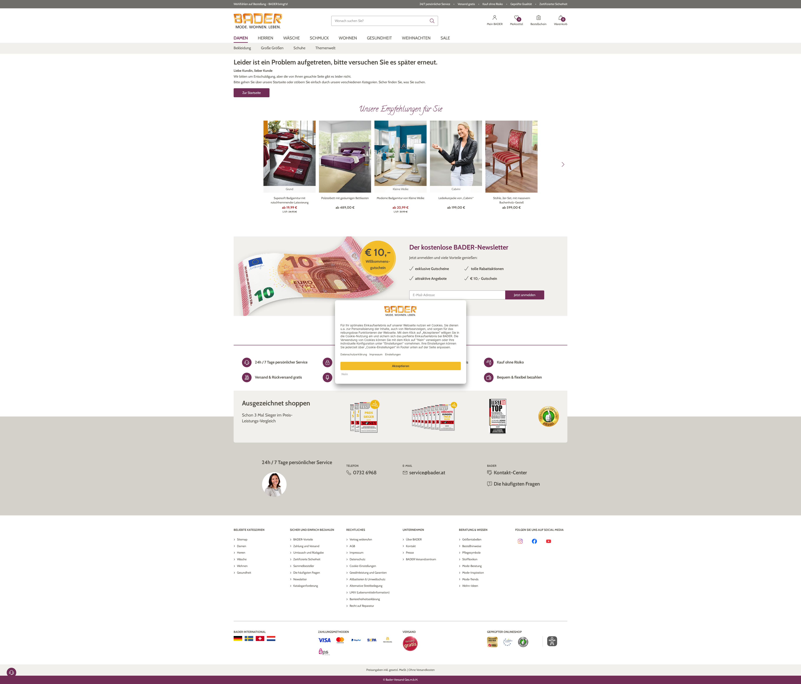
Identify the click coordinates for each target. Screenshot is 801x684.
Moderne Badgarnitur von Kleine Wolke (400, 198)
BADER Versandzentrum (421, 559)
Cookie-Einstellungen (363, 566)
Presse (410, 552)
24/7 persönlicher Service (434, 4)
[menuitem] (241, 38)
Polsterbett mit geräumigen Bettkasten (345, 198)
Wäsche (242, 559)
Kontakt (411, 546)
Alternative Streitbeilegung (366, 586)
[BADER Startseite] (258, 20)
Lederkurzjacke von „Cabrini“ (456, 198)
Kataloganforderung (305, 586)
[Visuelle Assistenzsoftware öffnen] (550, 641)
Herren (241, 552)
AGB (352, 546)
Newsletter (300, 579)
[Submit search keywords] (432, 21)
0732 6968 (365, 472)
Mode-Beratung (472, 566)
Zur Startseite (251, 93)
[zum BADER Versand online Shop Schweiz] (260, 638)
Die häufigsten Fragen (306, 572)
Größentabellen (471, 539)
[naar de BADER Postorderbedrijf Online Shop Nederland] (271, 638)
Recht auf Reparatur (362, 606)
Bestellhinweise (471, 546)
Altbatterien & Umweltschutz (367, 579)
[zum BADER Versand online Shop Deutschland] (238, 638)
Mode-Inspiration (473, 572)
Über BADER (414, 539)
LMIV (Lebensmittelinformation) (369, 592)
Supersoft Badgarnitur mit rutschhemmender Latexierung (290, 200)
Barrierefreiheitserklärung (365, 599)
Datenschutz (357, 559)
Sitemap (242, 539)
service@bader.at (427, 472)
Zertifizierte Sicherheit (306, 559)
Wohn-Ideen (470, 586)
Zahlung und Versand (306, 546)
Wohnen (242, 566)
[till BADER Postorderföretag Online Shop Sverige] (249, 638)
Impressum (356, 552)
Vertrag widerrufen (361, 539)
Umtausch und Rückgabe (308, 552)
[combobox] (384, 21)
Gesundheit (244, 572)
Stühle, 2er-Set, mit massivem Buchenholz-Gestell (511, 200)
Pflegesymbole (471, 552)
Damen (241, 546)
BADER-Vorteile (303, 539)
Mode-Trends (470, 579)
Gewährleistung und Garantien (368, 572)
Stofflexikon (469, 559)
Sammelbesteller (303, 566)
